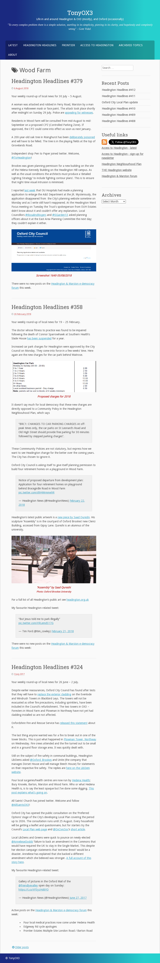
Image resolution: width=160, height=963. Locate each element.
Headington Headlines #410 (118, 108)
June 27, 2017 (78, 897)
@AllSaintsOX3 (20, 804)
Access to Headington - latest (119, 147)
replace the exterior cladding (54, 694)
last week (29, 190)
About (12, 54)
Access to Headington (96, 45)
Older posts (22, 947)
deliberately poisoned (82, 137)
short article (78, 829)
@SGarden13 (60, 214)
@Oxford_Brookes (41, 759)
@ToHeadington (21, 157)
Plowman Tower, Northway (80, 739)
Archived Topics (131, 45)
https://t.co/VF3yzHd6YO (34, 889)
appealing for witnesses (79, 112)
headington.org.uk (78, 599)
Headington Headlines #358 (47, 307)
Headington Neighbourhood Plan (121, 164)
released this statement (73, 723)
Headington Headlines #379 (47, 81)
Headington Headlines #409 (118, 114)
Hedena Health (81, 780)
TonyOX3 (80, 13)
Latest (13, 45)
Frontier (68, 45)
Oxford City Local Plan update (120, 102)
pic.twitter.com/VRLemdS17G (36, 623)
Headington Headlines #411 (118, 96)
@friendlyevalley (28, 885)
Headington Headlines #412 (118, 89)
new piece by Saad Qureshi (74, 517)
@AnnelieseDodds (22, 841)
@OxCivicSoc (60, 829)
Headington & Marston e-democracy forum (61, 910)
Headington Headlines (39, 45)
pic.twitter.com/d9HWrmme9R (36, 492)
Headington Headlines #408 (118, 121)
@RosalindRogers (35, 214)
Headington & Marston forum (119, 176)
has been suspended (39, 338)
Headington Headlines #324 (47, 667)
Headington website (117, 170)
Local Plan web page (35, 829)
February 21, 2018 (63, 631)
